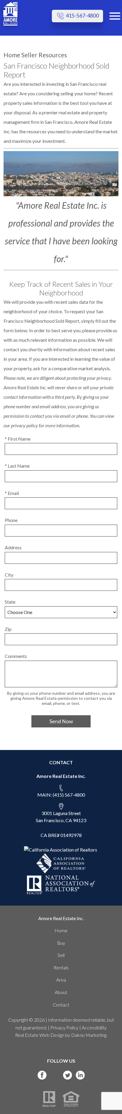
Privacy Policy (64, 1027)
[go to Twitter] (67, 1075)
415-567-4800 (82, 15)
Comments (16, 656)
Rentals (61, 967)
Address (13, 547)
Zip (8, 629)
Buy (61, 943)
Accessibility (94, 1027)
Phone (11, 520)
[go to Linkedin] (80, 1075)
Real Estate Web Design (39, 1035)
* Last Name (17, 466)
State (10, 602)
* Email (12, 493)
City (9, 574)
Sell (61, 955)
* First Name (17, 439)
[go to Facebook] (42, 1075)
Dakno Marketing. (89, 1035)
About (61, 992)
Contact (61, 1004)
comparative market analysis (81, 368)
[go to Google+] (54, 1075)
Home (61, 930)
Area (61, 979)
